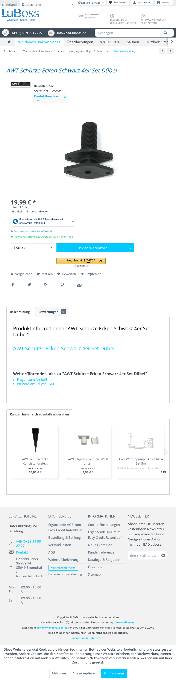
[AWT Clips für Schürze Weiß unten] (88, 440)
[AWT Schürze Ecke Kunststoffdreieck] (35, 440)
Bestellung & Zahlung (64, 537)
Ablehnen (59, 673)
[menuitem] (134, 33)
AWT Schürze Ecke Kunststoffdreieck (35, 461)
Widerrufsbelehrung (63, 559)
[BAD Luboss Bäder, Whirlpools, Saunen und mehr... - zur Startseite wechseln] (20, 14)
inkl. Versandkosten (37, 211)
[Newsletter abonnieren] (163, 555)
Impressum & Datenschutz (88, 638)
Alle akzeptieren (85, 673)
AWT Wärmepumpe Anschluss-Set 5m (141, 461)
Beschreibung (20, 312)
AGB (51, 552)
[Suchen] (165, 33)
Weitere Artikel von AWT (35, 384)
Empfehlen (93, 274)
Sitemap (94, 574)
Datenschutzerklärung (65, 574)
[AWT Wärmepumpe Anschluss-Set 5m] (141, 440)
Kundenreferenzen (102, 552)
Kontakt (22, 552)
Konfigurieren (114, 673)
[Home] (9, 42)
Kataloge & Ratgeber (104, 559)
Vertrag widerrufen (63, 567)
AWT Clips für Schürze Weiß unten (88, 461)
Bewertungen (51, 312)
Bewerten (69, 274)
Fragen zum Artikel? (31, 379)
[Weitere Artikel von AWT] (20, 84)
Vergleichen (23, 274)
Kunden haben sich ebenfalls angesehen (39, 414)
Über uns (95, 567)
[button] (81, 262)
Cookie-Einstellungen (104, 524)
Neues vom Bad (100, 545)
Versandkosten (59, 545)
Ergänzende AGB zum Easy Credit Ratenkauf (65, 527)
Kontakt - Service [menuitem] (90, 2)
